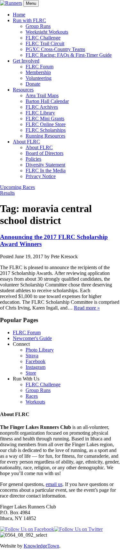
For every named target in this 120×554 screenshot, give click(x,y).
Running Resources (45, 136)
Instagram (35, 367)
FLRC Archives (42, 107)
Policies (33, 159)
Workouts (35, 402)
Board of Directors (44, 153)
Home (19, 14)
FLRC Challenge (43, 37)
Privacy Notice (41, 176)
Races (32, 396)
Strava (32, 355)
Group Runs (38, 26)
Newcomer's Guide (32, 338)
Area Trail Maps (42, 95)
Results (7, 193)
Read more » (87, 308)
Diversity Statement (45, 164)
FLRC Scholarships (46, 130)
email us (54, 484)
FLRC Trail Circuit (45, 43)
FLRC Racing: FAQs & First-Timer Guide (69, 55)
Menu (31, 3)
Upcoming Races (17, 187)
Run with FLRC (29, 20)
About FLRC (26, 141)
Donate (33, 84)
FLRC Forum (39, 66)
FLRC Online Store (46, 124)
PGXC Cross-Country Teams (55, 49)
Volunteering (39, 78)
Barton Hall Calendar (47, 101)
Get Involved (26, 61)
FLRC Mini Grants (45, 118)
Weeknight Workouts (47, 32)
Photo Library (40, 350)
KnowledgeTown (41, 546)
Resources (23, 89)
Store (31, 373)
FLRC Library (40, 112)
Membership (38, 72)
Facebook (35, 361)
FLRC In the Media (46, 170)
